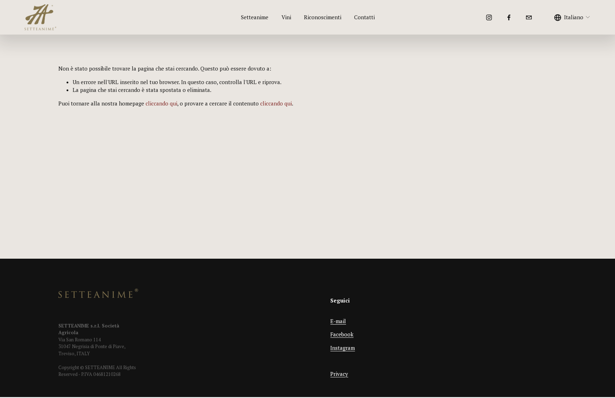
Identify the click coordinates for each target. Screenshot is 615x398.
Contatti (364, 17)
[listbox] (572, 17)
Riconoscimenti (322, 17)
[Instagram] (489, 17)
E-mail (338, 321)
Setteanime (254, 17)
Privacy (339, 373)
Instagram (342, 347)
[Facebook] (508, 17)
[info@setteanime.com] (528, 17)
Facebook (341, 334)
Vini (286, 17)
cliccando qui (161, 103)
